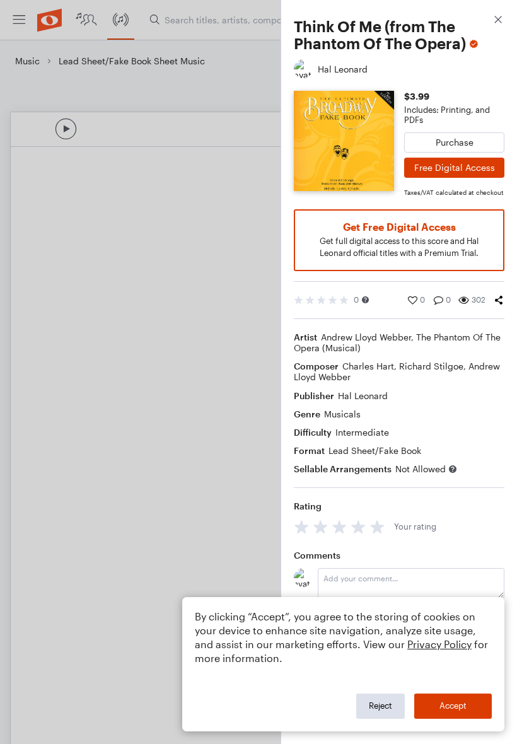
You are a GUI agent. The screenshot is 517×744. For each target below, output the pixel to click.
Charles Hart (368, 366)
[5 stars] (377, 527)
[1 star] (302, 527)
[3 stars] (339, 527)
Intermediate (362, 432)
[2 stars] (320, 527)
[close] (498, 21)
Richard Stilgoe (431, 366)
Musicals (342, 414)
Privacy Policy (439, 644)
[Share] (498, 300)
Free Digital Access (454, 167)
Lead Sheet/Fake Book (374, 450)
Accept (453, 705)
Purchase (454, 142)
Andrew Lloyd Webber (366, 337)
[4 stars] (358, 527)
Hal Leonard (363, 395)
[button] (365, 300)
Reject (380, 705)
